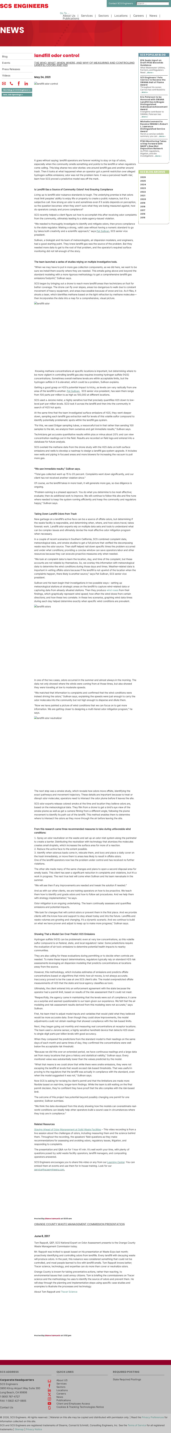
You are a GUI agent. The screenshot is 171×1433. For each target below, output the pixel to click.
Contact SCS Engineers (121, 3)
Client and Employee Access (73, 1403)
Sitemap (19, 1429)
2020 (143, 199)
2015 (142, 217)
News (153, 16)
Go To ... (64, 13)
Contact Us (6, 1407)
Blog (5, 56)
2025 (143, 180)
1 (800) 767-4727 (10, 1396)
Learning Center (116, 1162)
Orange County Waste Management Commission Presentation (79, 1224)
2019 (142, 202)
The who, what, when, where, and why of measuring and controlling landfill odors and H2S (84, 64)
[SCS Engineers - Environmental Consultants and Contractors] (24, 7)
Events (6, 62)
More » (150, 72)
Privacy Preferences (153, 1417)
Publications (71, 18)
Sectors (103, 16)
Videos (6, 75)
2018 (142, 206)
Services (87, 16)
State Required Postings (127, 1379)
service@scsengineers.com (49, 1169)
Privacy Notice (34, 1429)
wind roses (112, 590)
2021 (142, 195)
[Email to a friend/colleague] (4, 84)
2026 (143, 177)
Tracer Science (69, 1291)
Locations (121, 16)
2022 (143, 191)
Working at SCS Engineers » (17, 90)
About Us (69, 16)
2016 (142, 213)
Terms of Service (137, 1425)
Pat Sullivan (103, 231)
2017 (142, 210)
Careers (138, 16)
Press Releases (11, 69)
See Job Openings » (13, 94)
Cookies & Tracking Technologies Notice (80, 1406)
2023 (143, 188)
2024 (143, 184)
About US (61, 1380)
